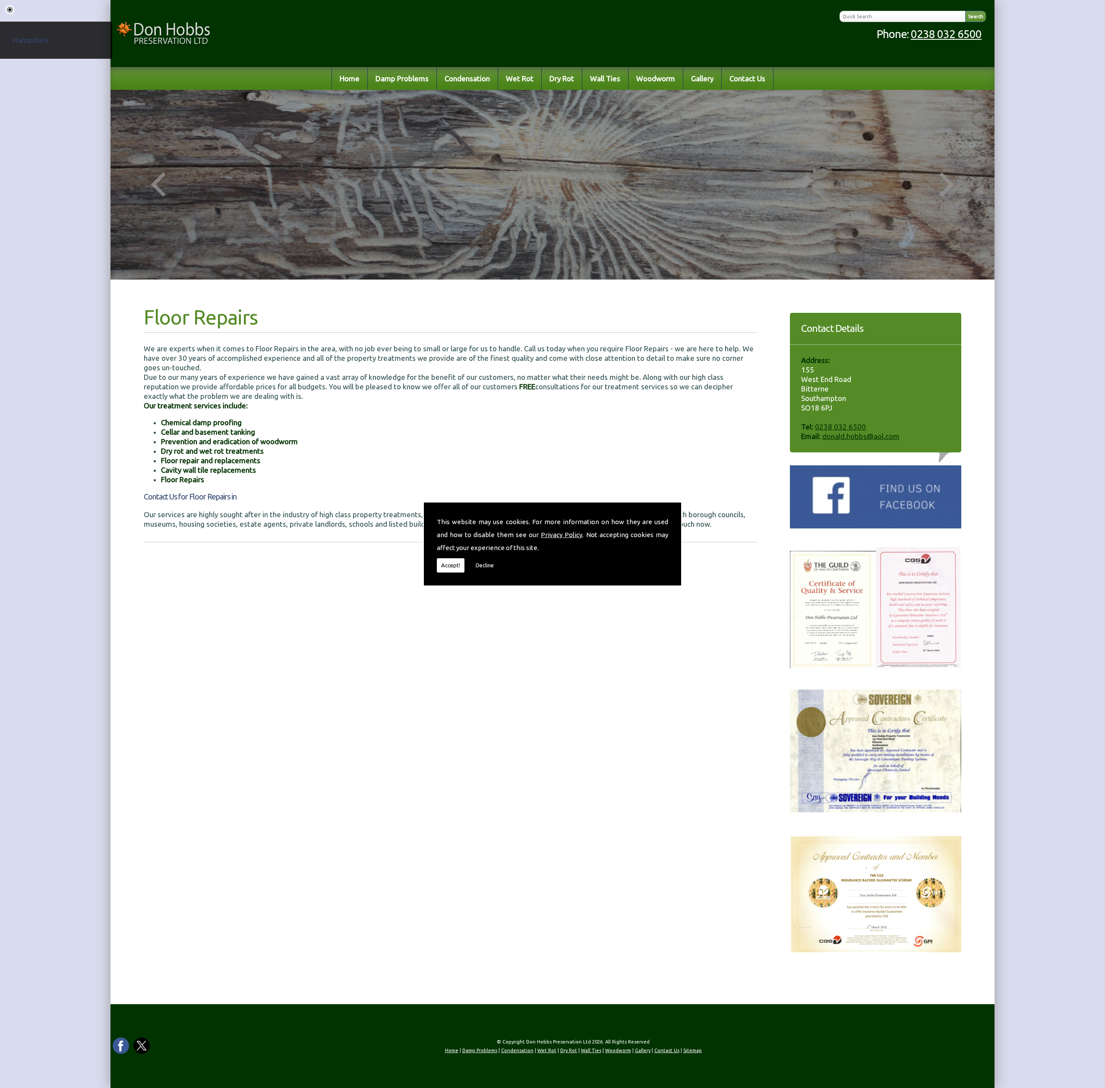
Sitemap (692, 1050)
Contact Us (747, 78)
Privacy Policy (561, 534)
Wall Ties (605, 78)
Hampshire (30, 40)
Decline (485, 565)
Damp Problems (402, 78)
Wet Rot (520, 78)
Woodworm (655, 78)
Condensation (467, 78)
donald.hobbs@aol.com (861, 436)
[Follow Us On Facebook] (875, 526)
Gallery (702, 78)
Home (350, 78)
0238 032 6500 (946, 34)
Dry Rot (561, 78)
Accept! (450, 565)
